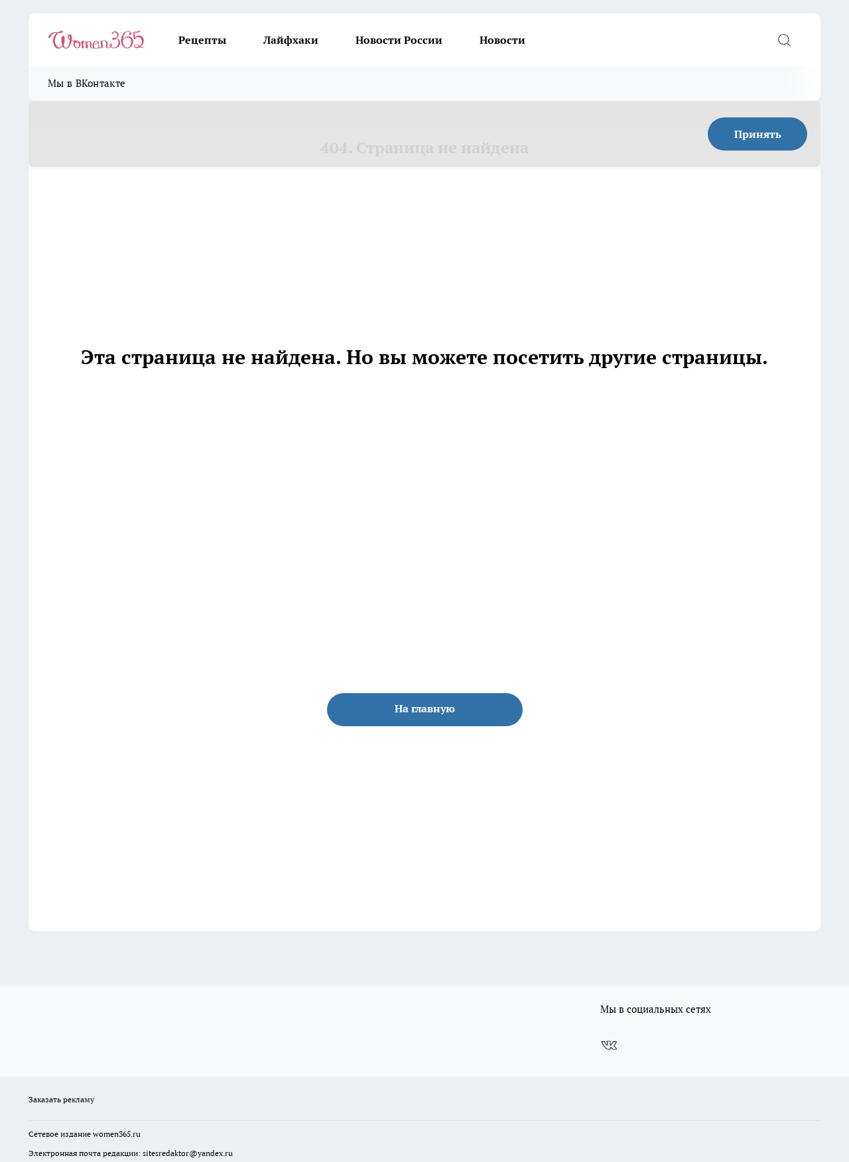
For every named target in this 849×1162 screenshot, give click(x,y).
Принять (757, 134)
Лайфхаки (290, 39)
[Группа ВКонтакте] (608, 1045)
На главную (425, 708)
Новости (502, 39)
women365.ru (117, 1134)
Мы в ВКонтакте (86, 83)
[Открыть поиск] (784, 40)
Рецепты (202, 39)
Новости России (399, 39)
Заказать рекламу (61, 1099)
